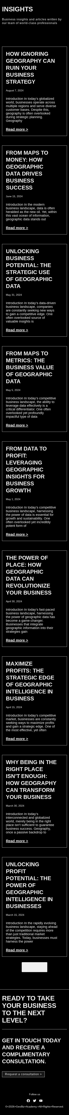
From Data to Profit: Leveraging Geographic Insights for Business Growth (26, 469)
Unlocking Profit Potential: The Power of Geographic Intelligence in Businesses (29, 885)
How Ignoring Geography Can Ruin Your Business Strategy (30, 68)
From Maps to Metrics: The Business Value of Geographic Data (30, 367)
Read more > (17, 129)
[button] (34, 967)
